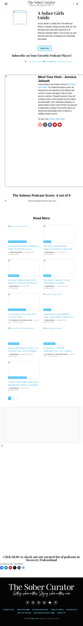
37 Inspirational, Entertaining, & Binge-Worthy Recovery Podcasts (23, 247)
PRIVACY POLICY (8, 609)
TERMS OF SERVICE (57, 609)
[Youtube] (59, 125)
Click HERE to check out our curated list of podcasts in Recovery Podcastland (41, 558)
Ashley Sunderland (16, 252)
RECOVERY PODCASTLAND (17, 242)
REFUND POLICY (71, 609)
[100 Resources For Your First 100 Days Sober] (24, 302)
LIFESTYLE (47, 242)
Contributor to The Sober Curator (21, 320)
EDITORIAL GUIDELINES (40, 609)
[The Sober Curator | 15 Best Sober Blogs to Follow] (59, 268)
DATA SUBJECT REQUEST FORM (44, 613)
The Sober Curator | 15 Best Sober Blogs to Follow (56, 281)
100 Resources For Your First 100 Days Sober (22, 315)
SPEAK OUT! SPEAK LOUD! (17, 310)
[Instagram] (40, 125)
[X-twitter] (45, 125)
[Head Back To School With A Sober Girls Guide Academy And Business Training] (59, 302)
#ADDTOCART (13, 276)
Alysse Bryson (50, 252)
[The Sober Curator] (41, 4)
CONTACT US (61, 613)
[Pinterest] (55, 125)
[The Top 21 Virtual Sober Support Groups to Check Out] (59, 234)
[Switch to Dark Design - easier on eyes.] (73, 4)
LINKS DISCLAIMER (23, 609)
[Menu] (6, 3)
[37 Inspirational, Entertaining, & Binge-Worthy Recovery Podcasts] (24, 234)
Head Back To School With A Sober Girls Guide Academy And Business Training (58, 315)
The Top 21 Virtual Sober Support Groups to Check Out (57, 247)
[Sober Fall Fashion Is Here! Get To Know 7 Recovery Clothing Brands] (24, 336)
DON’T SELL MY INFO (24, 613)
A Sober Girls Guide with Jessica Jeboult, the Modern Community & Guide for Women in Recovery (23, 383)
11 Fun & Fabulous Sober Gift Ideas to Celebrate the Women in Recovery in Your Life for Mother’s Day (22, 281)
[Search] (77, 3)
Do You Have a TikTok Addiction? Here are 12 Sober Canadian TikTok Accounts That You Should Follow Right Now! (58, 349)
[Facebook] (50, 125)
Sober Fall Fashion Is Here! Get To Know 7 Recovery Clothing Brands (23, 349)
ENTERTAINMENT (49, 344)
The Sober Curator (34, 618)
